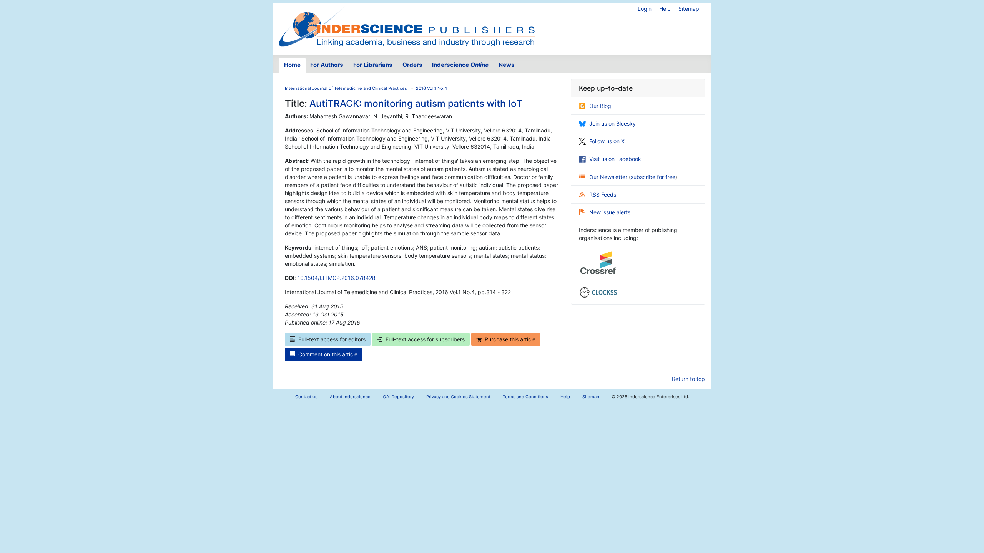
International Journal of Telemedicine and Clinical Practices (346, 88)
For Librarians (372, 64)
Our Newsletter (609, 177)
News (507, 64)
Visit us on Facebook (615, 159)
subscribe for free (653, 177)
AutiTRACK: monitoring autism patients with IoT (415, 103)
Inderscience (460, 64)
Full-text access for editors (332, 339)
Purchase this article (510, 339)
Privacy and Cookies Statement (458, 396)
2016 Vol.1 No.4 (431, 88)
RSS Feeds (602, 194)
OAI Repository (398, 396)
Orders (412, 64)
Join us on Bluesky (612, 123)
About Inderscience (350, 396)
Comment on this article (327, 354)
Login (645, 8)
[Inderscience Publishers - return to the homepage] (407, 25)
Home (292, 64)
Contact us (306, 396)
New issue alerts (609, 212)
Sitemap (688, 8)
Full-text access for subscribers (425, 339)
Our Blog (600, 106)
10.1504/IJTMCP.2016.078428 (337, 278)
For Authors (326, 64)
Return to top (688, 379)
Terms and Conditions (525, 396)
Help (665, 8)
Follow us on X (607, 141)
